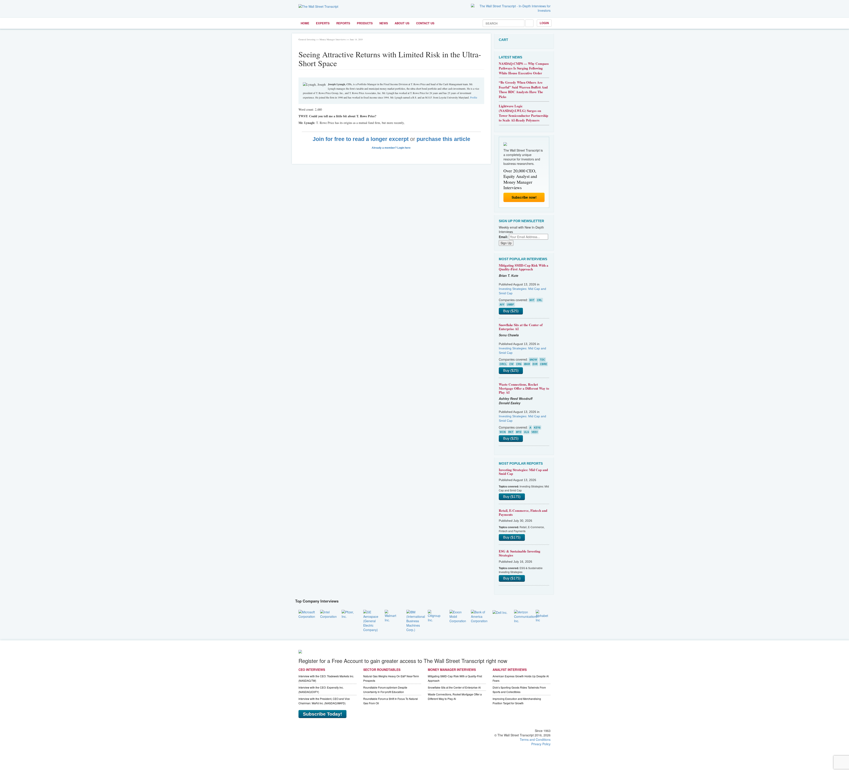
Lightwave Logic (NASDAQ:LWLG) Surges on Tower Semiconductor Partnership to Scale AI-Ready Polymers (523, 113)
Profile (473, 97)
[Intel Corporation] (328, 613)
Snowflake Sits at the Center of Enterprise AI (521, 326)
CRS (518, 364)
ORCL (503, 364)
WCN (503, 432)
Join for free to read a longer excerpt (361, 139)
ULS (526, 432)
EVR (535, 364)
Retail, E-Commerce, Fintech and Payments (523, 512)
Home (305, 23)
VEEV (535, 432)
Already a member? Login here (391, 147)
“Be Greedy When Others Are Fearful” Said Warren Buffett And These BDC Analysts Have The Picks (523, 89)
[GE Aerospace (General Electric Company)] (370, 620)
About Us (402, 23)
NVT (532, 300)
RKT (510, 432)
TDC (542, 359)
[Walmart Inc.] (392, 615)
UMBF (510, 304)
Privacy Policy (541, 744)
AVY (502, 304)
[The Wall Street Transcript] (318, 6)
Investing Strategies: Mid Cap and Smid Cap (523, 471)
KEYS (537, 427)
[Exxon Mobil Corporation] (457, 616)
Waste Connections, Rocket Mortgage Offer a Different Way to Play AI (524, 388)
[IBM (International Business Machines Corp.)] (415, 620)
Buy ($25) (510, 311)
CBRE (543, 364)
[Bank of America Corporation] (479, 616)
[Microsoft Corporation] (306, 613)
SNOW (533, 359)
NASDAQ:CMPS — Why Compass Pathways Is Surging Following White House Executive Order (524, 68)
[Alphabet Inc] (543, 615)
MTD (518, 432)
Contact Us (425, 23)
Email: (503, 237)
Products (365, 23)
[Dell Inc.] (500, 612)
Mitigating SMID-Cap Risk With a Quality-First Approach (523, 267)
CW (511, 364)
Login (544, 23)
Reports (343, 23)
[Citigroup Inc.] (435, 615)
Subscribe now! (524, 197)
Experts (323, 23)
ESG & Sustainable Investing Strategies (519, 553)
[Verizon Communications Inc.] (525, 616)
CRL (539, 300)
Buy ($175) (511, 497)
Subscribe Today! (322, 713)
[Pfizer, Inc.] (349, 613)
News (383, 23)
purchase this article (443, 139)
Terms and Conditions (535, 739)
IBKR (527, 364)
